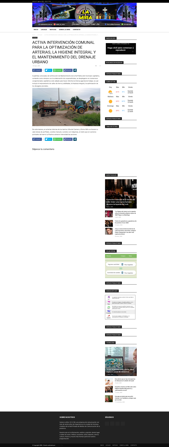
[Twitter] (135, 1)
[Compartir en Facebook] (37, 70)
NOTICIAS (53, 29)
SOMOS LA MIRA (64, 29)
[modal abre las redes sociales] (75, 70)
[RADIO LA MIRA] (84, 15)
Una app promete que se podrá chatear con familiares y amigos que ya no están (125, 398)
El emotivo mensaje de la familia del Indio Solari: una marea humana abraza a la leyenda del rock (120, 202)
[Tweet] (48, 70)
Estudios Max (59, 445)
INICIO (36, 29)
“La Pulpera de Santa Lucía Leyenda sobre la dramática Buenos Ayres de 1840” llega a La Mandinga (125, 213)
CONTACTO (76, 29)
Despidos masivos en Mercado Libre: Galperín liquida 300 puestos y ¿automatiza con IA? (125, 388)
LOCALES (44, 29)
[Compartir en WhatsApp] (58, 70)
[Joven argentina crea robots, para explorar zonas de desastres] (121, 361)
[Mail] (132, 1)
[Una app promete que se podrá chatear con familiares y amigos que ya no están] (109, 398)
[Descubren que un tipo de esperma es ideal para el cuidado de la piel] (109, 381)
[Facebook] (125, 1)
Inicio (33, 35)
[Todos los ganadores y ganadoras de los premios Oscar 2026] (109, 223)
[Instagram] (128, 1)
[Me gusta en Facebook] (68, 70)
